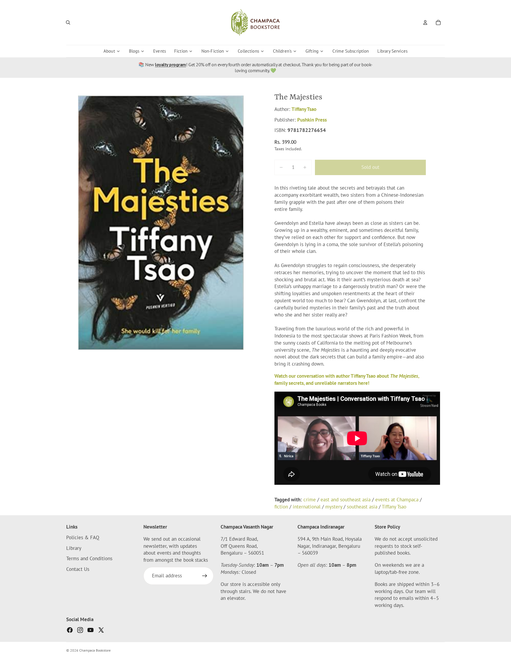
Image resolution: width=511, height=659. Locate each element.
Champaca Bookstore (95, 650)
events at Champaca (396, 499)
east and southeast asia (346, 499)
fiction (281, 506)
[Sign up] (204, 576)
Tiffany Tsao (304, 109)
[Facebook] (69, 630)
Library (73, 548)
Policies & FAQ (82, 537)
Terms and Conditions (89, 558)
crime (309, 499)
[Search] (68, 22)
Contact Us (77, 569)
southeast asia (362, 506)
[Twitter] (101, 630)
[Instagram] (80, 630)
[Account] (425, 22)
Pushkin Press (312, 120)
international (307, 506)
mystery (333, 506)
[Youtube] (90, 630)
